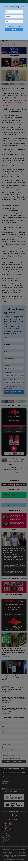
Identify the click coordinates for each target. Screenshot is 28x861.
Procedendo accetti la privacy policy (15, 26)
